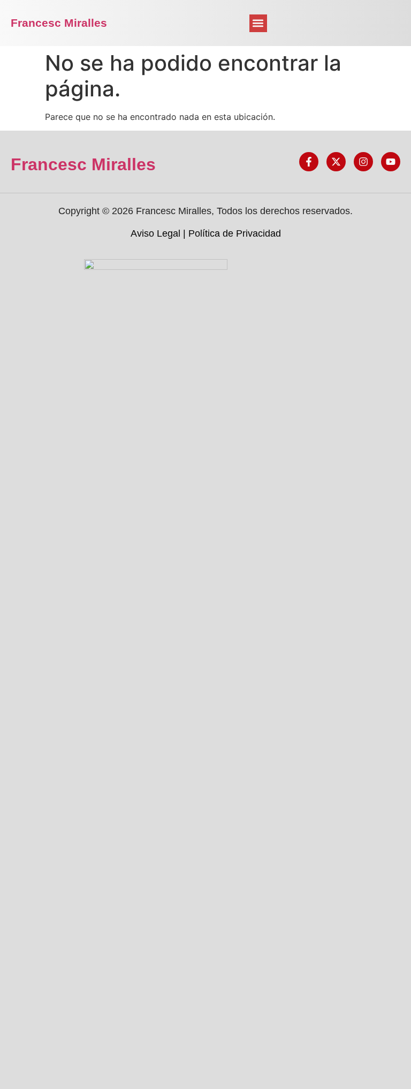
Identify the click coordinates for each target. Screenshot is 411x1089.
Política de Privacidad (234, 233)
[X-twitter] (336, 161)
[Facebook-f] (308, 161)
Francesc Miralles (59, 23)
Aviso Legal (155, 233)
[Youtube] (390, 161)
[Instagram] (363, 161)
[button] (258, 23)
